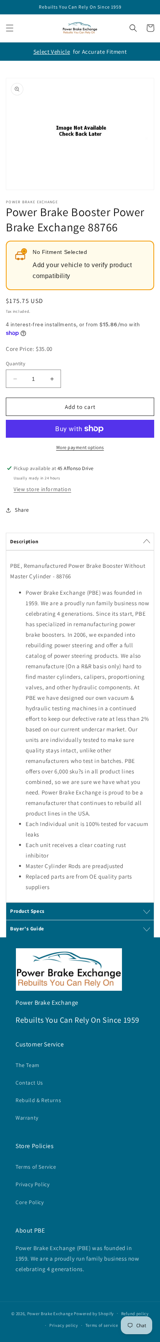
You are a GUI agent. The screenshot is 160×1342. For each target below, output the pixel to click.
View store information (42, 489)
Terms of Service (36, 1166)
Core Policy (30, 1202)
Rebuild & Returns (38, 1100)
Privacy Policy (32, 1184)
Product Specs (27, 911)
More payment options (80, 447)
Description (24, 541)
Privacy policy (63, 1325)
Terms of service (101, 1325)
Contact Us (29, 1082)
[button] (9, 28)
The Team (28, 1065)
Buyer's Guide (27, 928)
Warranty (27, 1117)
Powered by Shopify (94, 1313)
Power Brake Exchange (50, 1313)
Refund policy (135, 1313)
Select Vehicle (51, 51)
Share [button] (22, 509)
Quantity (15, 363)
